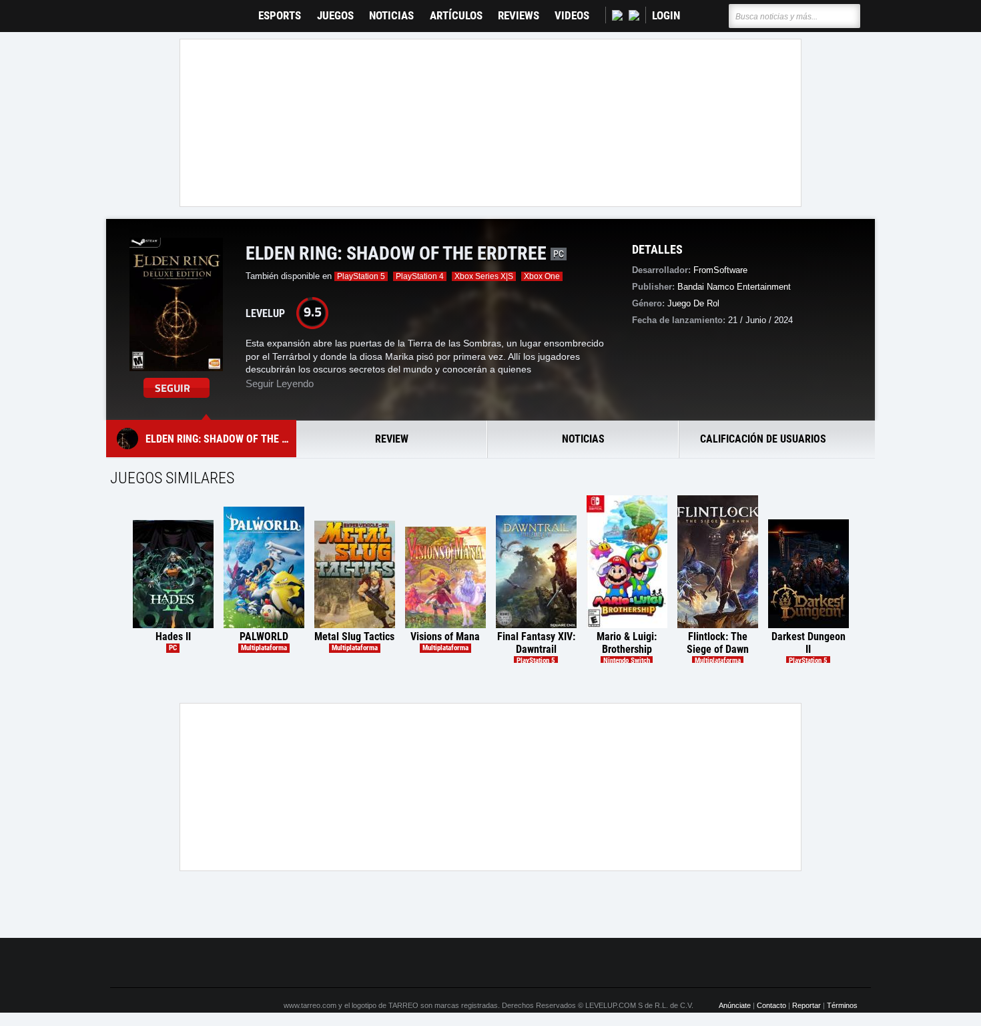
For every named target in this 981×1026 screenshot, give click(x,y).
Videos (572, 15)
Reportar (806, 1005)
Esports (279, 15)
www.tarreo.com (310, 1005)
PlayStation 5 (361, 276)
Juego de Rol (693, 303)
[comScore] (643, 962)
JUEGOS (335, 15)
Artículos (456, 15)
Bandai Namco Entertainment (734, 287)
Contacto (771, 1005)
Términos (842, 1005)
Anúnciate (735, 1005)
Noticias (391, 15)
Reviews (518, 15)
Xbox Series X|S (483, 276)
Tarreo (129, 9)
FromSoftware (720, 270)
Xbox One (542, 276)
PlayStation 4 (420, 276)
